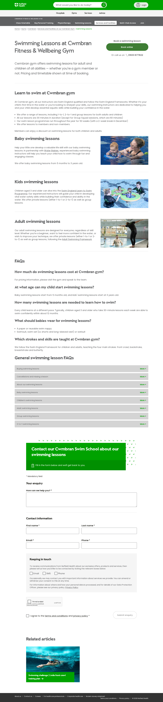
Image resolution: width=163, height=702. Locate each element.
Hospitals (60, 13)
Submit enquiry (125, 615)
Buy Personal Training (43, 23)
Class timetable (23, 23)
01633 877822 (135, 55)
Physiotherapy (64, 23)
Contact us (28, 696)
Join (142, 23)
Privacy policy (124, 698)
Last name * (88, 525)
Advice (102, 13)
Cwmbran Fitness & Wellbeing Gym (28, 19)
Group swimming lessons (28, 416)
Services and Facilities (105, 23)
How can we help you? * (39, 490)
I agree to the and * (60, 615)
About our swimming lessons (29, 384)
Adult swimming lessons (27, 408)
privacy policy (80, 615)
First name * (32, 525)
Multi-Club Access (128, 23)
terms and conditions (56, 615)
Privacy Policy (71, 587)
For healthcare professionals (54, 696)
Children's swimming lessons (29, 400)
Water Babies (51, 150)
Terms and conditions (108, 698)
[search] (80, 5)
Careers (38, 696)
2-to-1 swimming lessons (28, 424)
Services (88, 13)
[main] (81, 355)
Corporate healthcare (75, 696)
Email (36, 573)
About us (18, 696)
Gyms (74, 13)
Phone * (86, 540)
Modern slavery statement (95, 696)
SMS (48, 573)
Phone (61, 573)
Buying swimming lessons (28, 368)
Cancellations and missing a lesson (32, 376)
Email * (30, 540)
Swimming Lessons (83, 23)
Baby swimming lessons (27, 392)
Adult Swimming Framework (77, 239)
